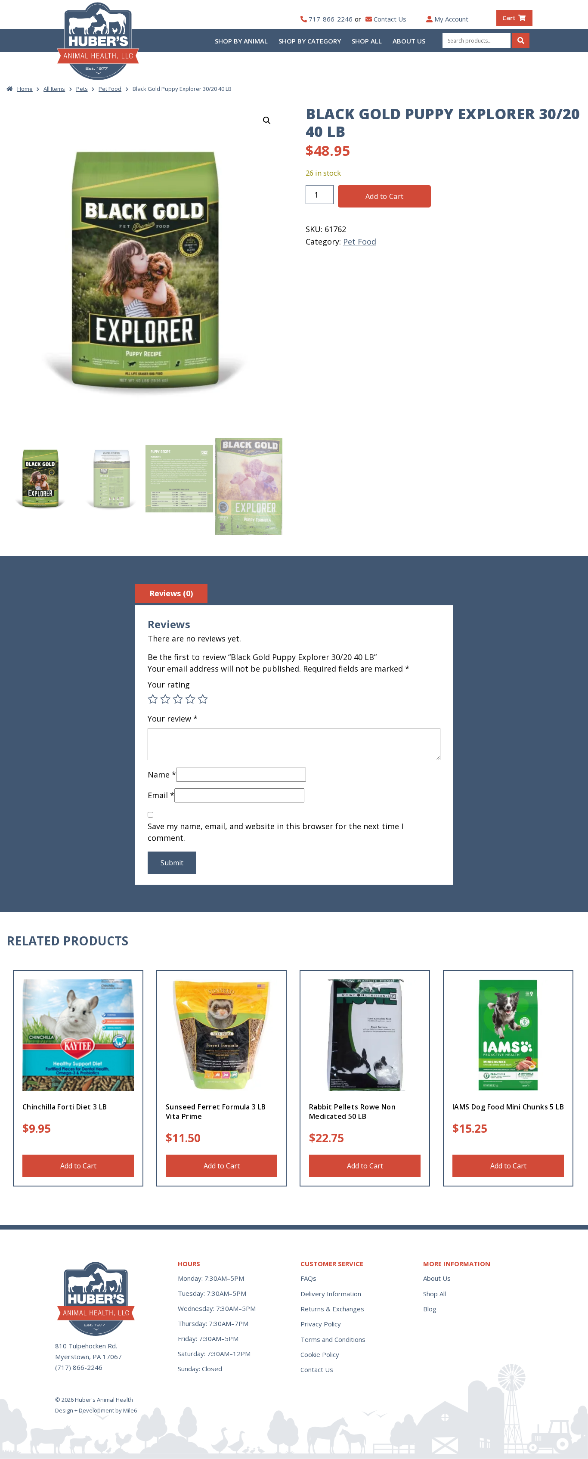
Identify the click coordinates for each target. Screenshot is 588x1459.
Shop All (367, 41)
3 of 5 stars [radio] (178, 699)
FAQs (308, 1278)
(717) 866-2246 (78, 1367)
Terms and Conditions (332, 1339)
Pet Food (110, 89)
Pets (82, 89)
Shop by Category (310, 41)
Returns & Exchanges (332, 1308)
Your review (173, 718)
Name (162, 774)
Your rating (169, 684)
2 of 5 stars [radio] (165, 699)
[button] (267, 120)
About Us (409, 41)
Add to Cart (384, 196)
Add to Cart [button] (78, 1166)
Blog (429, 1308)
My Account (451, 19)
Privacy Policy (320, 1324)
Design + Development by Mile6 (96, 1410)
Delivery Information (330, 1293)
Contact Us (390, 19)
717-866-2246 (331, 19)
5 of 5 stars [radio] (203, 699)
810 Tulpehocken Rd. (86, 1345)
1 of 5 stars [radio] (153, 699)
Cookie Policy (319, 1354)
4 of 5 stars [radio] (190, 699)
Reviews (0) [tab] (171, 593)
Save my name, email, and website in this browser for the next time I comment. (275, 832)
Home (25, 89)
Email (161, 795)
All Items (54, 89)
